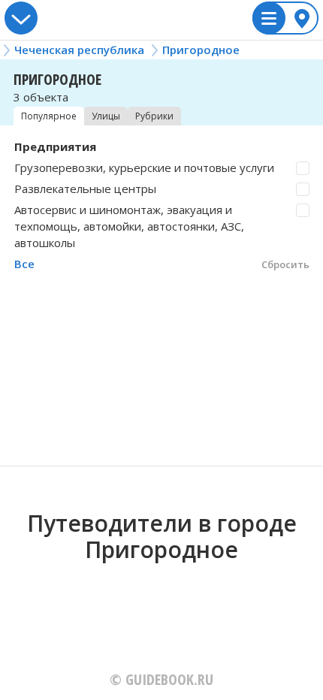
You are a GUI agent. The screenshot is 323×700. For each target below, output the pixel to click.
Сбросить (285, 264)
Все (24, 264)
